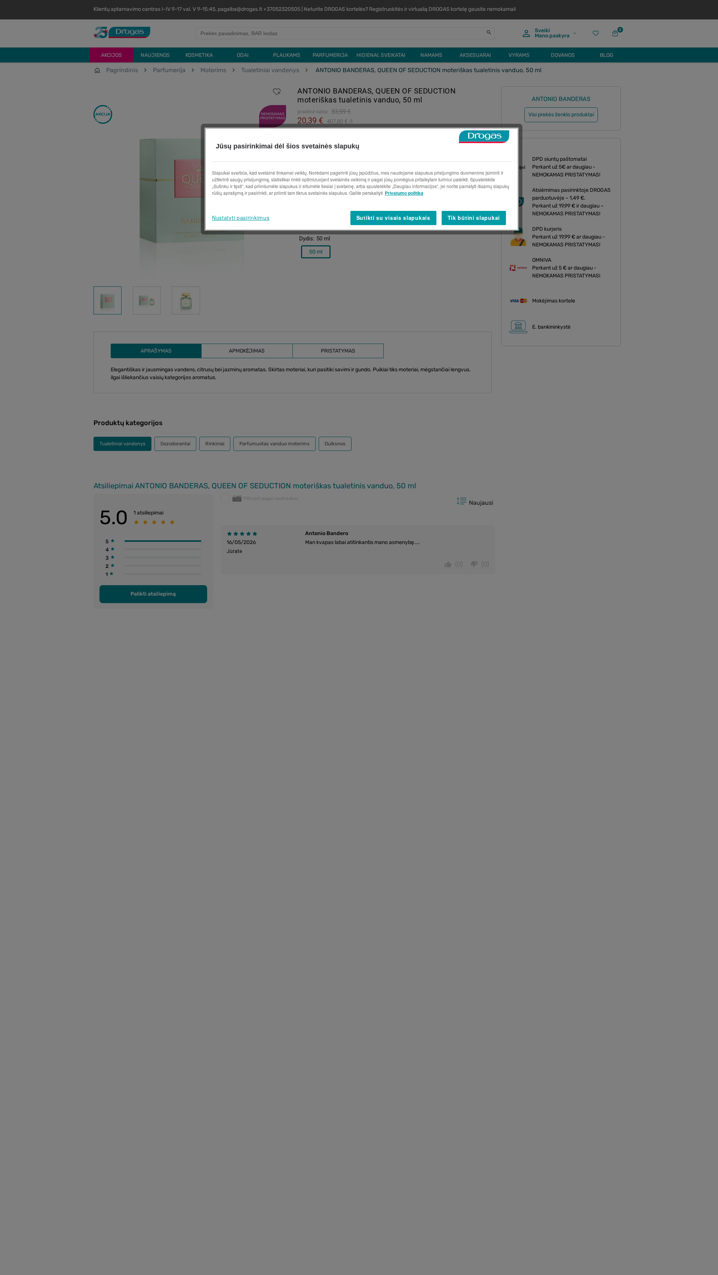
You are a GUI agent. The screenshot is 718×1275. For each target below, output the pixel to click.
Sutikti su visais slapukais (393, 217)
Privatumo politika (404, 193)
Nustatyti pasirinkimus (240, 217)
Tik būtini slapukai (474, 217)
